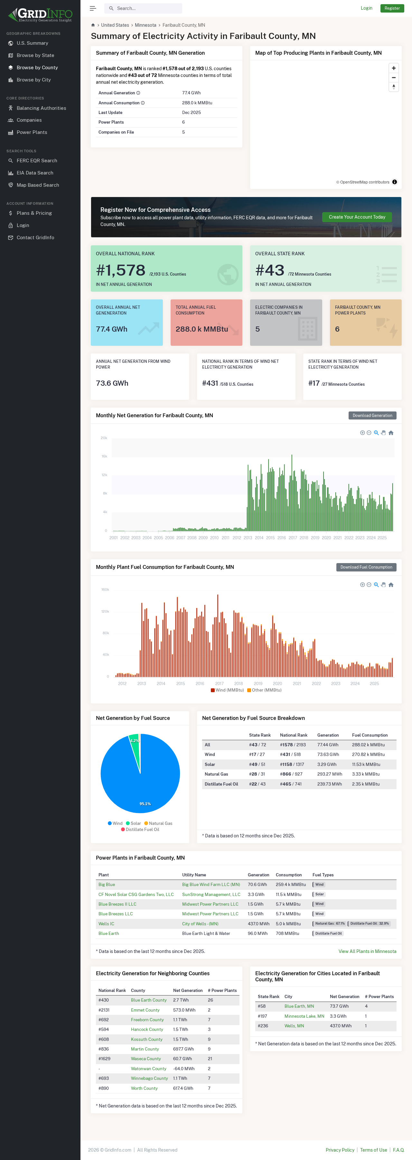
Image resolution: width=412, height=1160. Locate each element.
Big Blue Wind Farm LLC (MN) (211, 884)
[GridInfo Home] (93, 25)
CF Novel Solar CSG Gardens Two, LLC (136, 894)
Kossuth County (147, 1039)
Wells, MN (294, 1025)
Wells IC (106, 923)
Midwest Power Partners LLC (210, 904)
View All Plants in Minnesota (368, 951)
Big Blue (106, 884)
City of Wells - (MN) (200, 923)
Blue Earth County (149, 1000)
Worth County (144, 1088)
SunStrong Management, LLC (211, 894)
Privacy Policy (340, 1150)
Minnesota (145, 25)
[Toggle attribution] (394, 182)
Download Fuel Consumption (366, 567)
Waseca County (146, 1058)
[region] (40, 590)
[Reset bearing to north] (393, 86)
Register (392, 8)
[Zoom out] (393, 77)
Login (366, 8)
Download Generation (372, 415)
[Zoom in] (393, 68)
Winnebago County (149, 1078)
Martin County (145, 1049)
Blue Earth (108, 933)
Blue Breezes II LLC (117, 904)
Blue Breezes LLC (115, 913)
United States (115, 25)
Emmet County (145, 1010)
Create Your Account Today (357, 217)
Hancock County (147, 1029)
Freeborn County (147, 1019)
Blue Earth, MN (299, 1006)
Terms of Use (373, 1150)
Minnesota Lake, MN (304, 1016)
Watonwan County (148, 1068)
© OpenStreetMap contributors (362, 181)
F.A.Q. (398, 1150)
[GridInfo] (40, 14)
